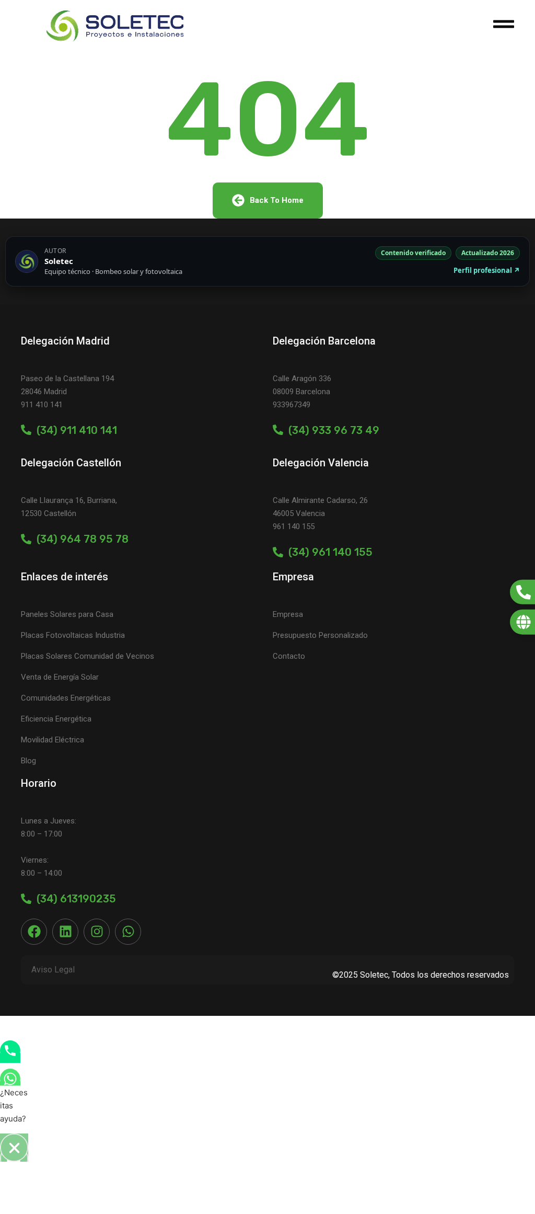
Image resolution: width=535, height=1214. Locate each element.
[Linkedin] (65, 932)
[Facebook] (34, 932)
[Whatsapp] (128, 932)
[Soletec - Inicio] (114, 25)
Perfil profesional (486, 270)
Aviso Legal (53, 970)
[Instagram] (97, 932)
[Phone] (10, 1058)
